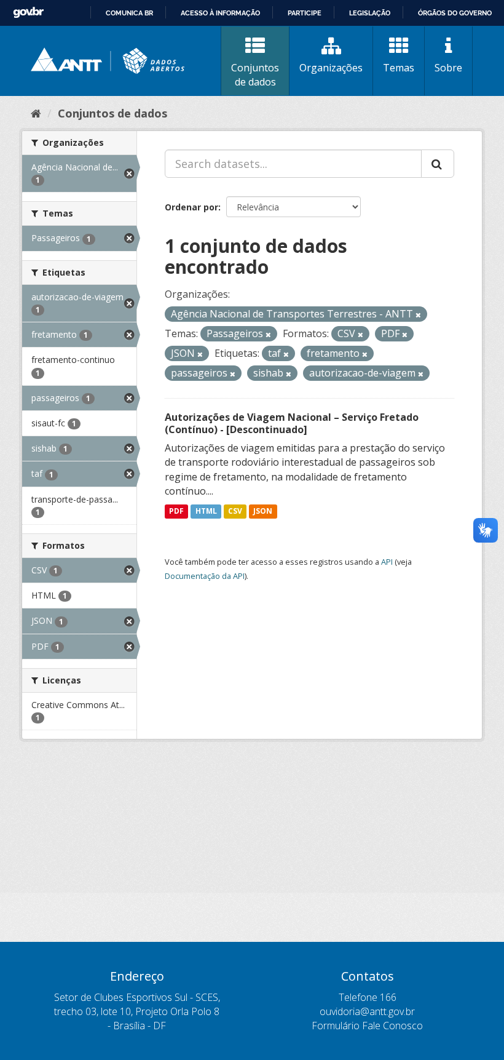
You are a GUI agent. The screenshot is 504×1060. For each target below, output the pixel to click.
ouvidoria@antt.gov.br (367, 1011)
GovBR (28, 12)
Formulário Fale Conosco (367, 1025)
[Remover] (418, 314)
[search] (437, 163)
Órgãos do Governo (455, 13)
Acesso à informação (220, 13)
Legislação (369, 13)
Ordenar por (191, 207)
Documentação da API (205, 575)
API (387, 561)
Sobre (448, 67)
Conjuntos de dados (255, 75)
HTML (206, 511)
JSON (262, 511)
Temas (398, 67)
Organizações (331, 67)
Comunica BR (129, 13)
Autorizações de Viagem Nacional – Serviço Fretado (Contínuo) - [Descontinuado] (292, 423)
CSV (235, 511)
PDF (176, 511)
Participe (304, 13)
